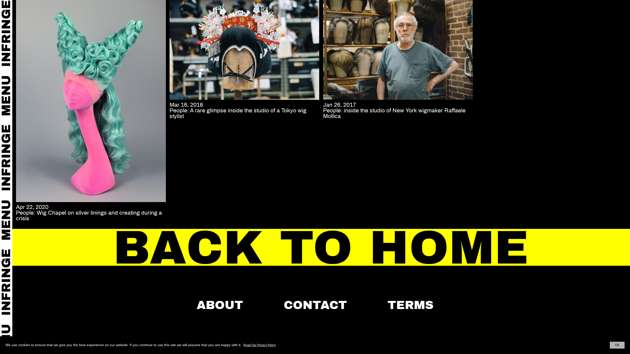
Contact (315, 305)
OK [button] (617, 345)
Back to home (321, 247)
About (220, 305)
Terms (411, 305)
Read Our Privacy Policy (259, 345)
